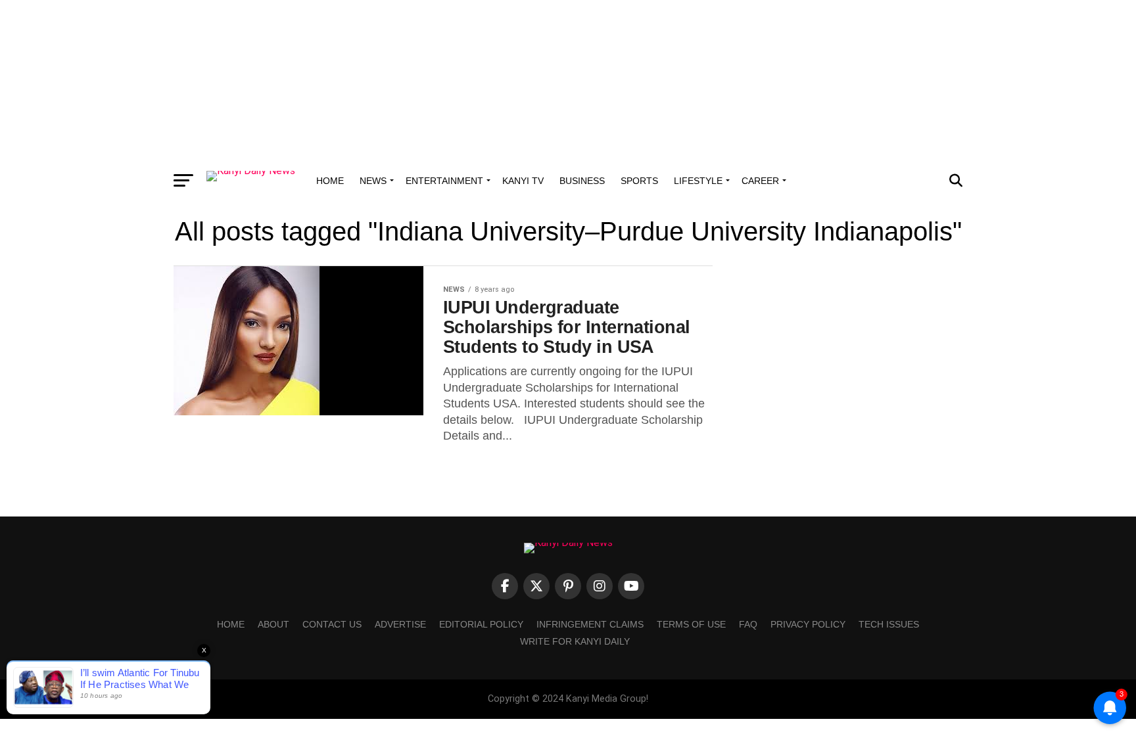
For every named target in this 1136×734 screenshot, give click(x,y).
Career (760, 180)
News (373, 180)
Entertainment (444, 180)
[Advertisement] (568, 82)
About (273, 624)
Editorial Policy (481, 624)
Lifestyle (698, 180)
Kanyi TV (523, 180)
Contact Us (332, 624)
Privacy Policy (807, 624)
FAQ (748, 624)
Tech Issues (889, 624)
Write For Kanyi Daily (575, 641)
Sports (639, 180)
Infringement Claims (590, 624)
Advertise (400, 624)
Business (582, 180)
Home (330, 180)
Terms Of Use (691, 624)
